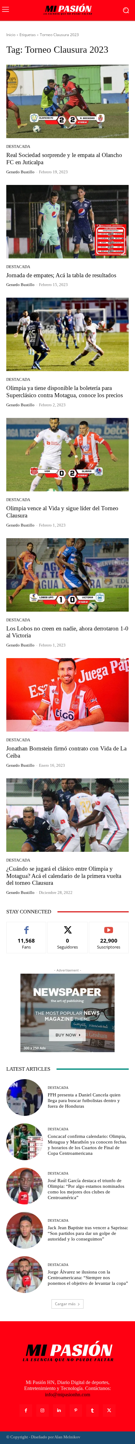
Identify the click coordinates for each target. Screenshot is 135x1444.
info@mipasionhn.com (67, 1394)
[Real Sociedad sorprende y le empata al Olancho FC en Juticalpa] (67, 101)
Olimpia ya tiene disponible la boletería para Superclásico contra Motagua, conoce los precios (64, 391)
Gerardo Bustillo (20, 172)
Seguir (68, 926)
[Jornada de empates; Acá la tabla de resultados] (67, 221)
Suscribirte (109, 926)
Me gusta (26, 926)
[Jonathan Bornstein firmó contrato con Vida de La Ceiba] (67, 695)
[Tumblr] (92, 1410)
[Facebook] (25, 1410)
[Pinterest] (76, 1410)
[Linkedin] (59, 1410)
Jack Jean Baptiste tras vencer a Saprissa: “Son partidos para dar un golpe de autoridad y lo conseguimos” (88, 1233)
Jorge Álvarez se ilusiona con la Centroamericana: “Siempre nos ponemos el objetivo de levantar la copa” (88, 1277)
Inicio (10, 34)
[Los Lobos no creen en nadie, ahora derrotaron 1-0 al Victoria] (67, 575)
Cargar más (65, 1303)
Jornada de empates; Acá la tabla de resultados (61, 275)
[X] (109, 1410)
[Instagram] (42, 1410)
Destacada (18, 146)
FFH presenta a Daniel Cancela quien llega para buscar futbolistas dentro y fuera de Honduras (84, 1100)
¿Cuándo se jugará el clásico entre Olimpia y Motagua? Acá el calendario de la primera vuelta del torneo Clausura (63, 875)
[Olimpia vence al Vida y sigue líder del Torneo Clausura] (67, 454)
